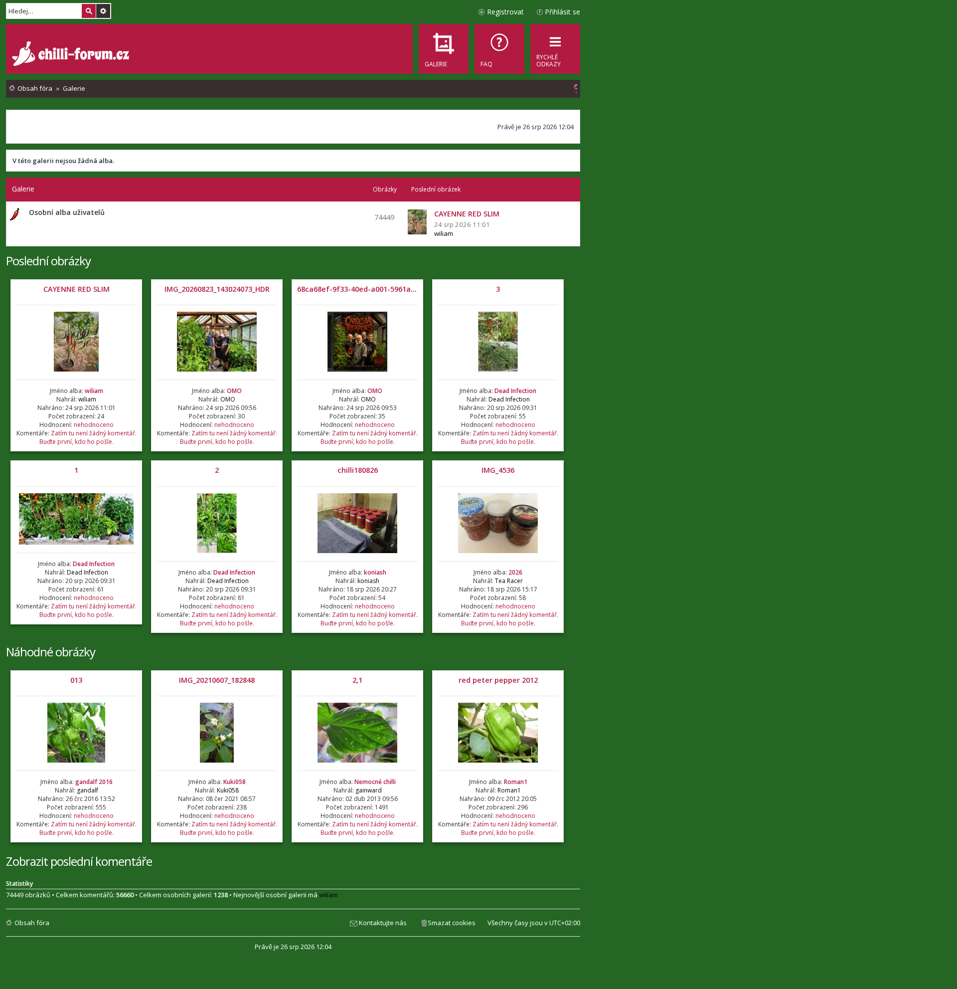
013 (76, 680)
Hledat (89, 11)
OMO (234, 391)
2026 (515, 572)
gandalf (87, 790)
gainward (368, 790)
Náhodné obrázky (50, 651)
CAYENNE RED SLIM (76, 289)
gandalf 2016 (94, 782)
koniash (375, 572)
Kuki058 (234, 782)
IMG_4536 (497, 470)
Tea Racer (509, 581)
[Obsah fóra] (72, 54)
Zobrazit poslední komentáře (79, 861)
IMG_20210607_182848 (217, 680)
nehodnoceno (94, 424)
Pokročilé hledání (103, 11)
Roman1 (515, 782)
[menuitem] (499, 49)
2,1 (357, 680)
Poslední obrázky (48, 260)
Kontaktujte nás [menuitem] (383, 922)
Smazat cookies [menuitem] (452, 922)
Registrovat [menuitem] (505, 11)
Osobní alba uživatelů (67, 212)
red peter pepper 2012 (498, 680)
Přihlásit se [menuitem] (562, 11)
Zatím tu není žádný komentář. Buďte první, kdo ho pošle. (88, 437)
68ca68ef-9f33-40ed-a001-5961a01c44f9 (367, 289)
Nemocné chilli (375, 782)
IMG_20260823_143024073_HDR (217, 289)
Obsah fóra (31, 922)
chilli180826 (357, 470)
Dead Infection (515, 391)
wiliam (443, 233)
